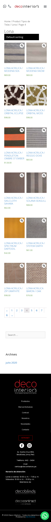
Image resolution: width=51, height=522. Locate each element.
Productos (25, 401)
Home (7, 21)
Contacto (25, 429)
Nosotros (25, 418)
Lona (14, 24)
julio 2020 (11, 362)
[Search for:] (25, 334)
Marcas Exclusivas (25, 407)
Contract (25, 412)
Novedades (25, 424)
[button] (45, 6)
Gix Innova (30, 517)
